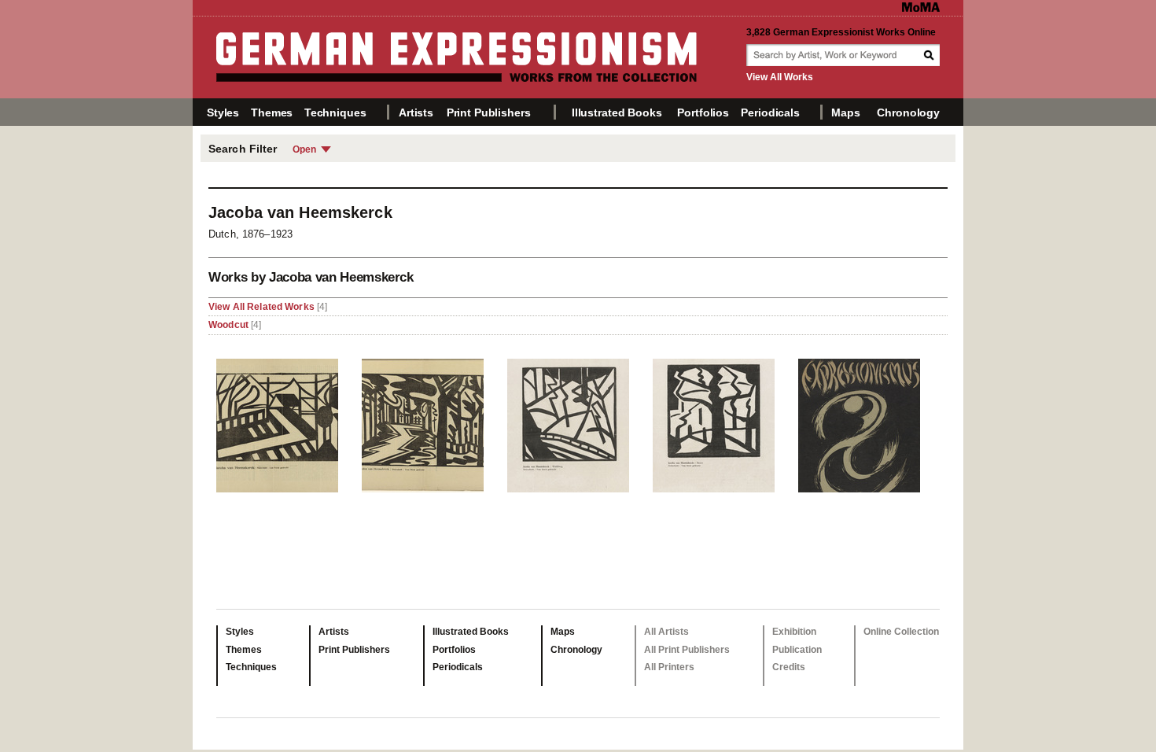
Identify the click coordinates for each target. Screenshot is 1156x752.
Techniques (335, 112)
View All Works (779, 77)
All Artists (666, 631)
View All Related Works (262, 306)
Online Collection (901, 631)
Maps (845, 112)
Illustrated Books (617, 112)
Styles (223, 112)
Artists (416, 112)
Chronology (908, 112)
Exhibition (794, 631)
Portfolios (703, 112)
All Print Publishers (687, 649)
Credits (788, 667)
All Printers (669, 667)
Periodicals (770, 112)
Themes (272, 112)
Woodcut (228, 324)
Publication (797, 649)
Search (930, 55)
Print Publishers (489, 112)
